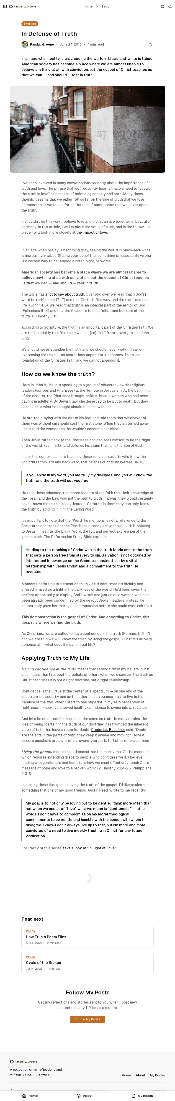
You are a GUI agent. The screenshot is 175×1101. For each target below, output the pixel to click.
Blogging (30, 23)
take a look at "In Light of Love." (90, 848)
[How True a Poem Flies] (87, 937)
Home (88, 6)
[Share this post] (150, 44)
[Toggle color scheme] (162, 6)
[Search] (170, 6)
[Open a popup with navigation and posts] (5, 6)
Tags (105, 6)
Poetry (31, 931)
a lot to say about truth (64, 294)
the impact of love (91, 232)
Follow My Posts (87, 1019)
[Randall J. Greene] (22, 6)
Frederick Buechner (108, 730)
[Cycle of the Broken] (87, 963)
